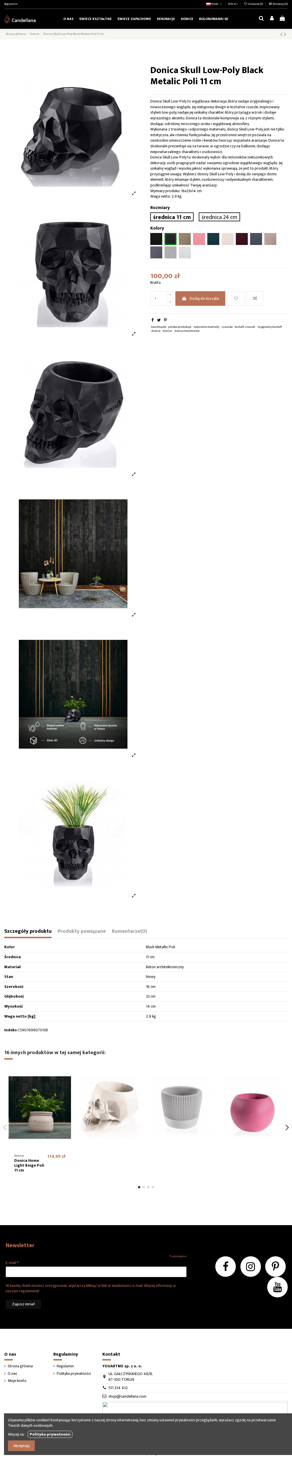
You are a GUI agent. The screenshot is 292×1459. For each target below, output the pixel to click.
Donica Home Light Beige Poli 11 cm (29, 1165)
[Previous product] (282, 34)
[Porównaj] (66, 1086)
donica (156, 330)
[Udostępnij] (152, 320)
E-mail (12, 1262)
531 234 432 (118, 1387)
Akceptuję (21, 1445)
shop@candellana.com (127, 1396)
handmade (158, 326)
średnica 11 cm (172, 217)
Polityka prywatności (74, 1373)
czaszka (227, 326)
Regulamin (11, 4)
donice (167, 330)
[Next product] (285, 34)
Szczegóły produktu (28, 932)
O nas (12, 1373)
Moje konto (17, 1381)
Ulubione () (255, 4)
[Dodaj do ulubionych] (236, 298)
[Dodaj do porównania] (255, 298)
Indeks (10, 1030)
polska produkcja (179, 326)
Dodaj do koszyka (204, 298)
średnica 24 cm (219, 217)
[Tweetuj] (159, 320)
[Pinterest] (165, 320)
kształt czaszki (245, 326)
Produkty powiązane (82, 932)
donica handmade (186, 330)
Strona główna (20, 1366)
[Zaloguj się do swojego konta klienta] (272, 19)
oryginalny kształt (269, 326)
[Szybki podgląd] (66, 1096)
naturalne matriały (206, 326)
